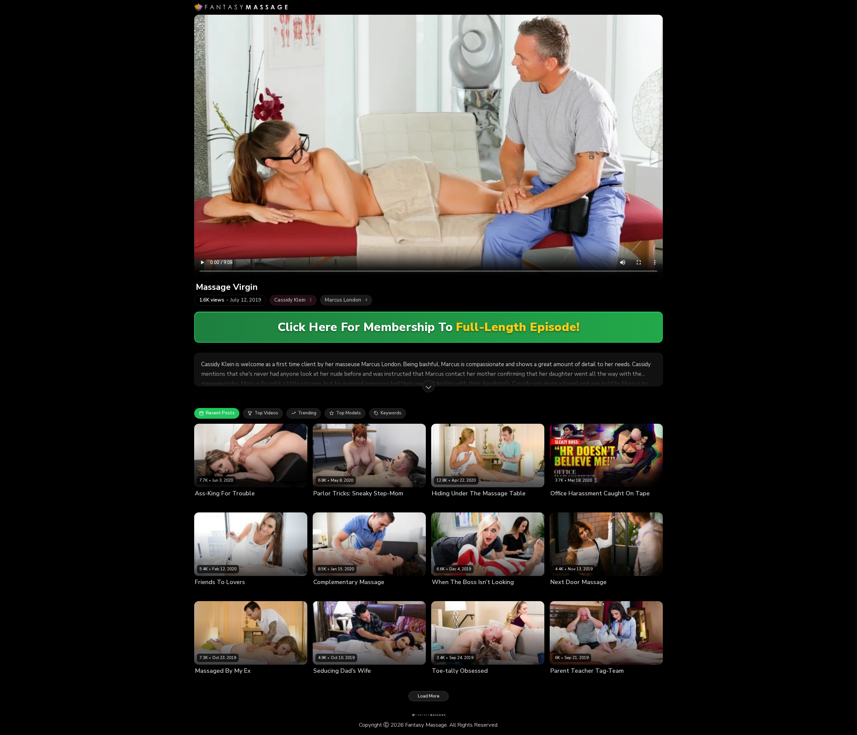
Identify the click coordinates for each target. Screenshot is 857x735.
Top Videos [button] (266, 413)
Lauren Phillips (328, 504)
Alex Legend (231, 682)
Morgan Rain (445, 593)
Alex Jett (476, 504)
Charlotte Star (210, 593)
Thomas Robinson (247, 593)
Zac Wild (622, 682)
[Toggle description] (428, 386)
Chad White (473, 593)
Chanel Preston (329, 593)
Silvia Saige (325, 682)
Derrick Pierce (597, 504)
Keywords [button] (391, 413)
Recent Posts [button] (220, 413)
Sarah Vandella (448, 504)
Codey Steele (362, 593)
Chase (590, 593)
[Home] (241, 7)
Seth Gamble (385, 682)
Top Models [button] (348, 413)
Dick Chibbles (354, 682)
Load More (429, 696)
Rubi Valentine (565, 593)
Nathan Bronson (364, 504)
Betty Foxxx (207, 504)
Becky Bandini (565, 504)
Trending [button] (307, 413)
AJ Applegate (446, 682)
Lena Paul (205, 682)
